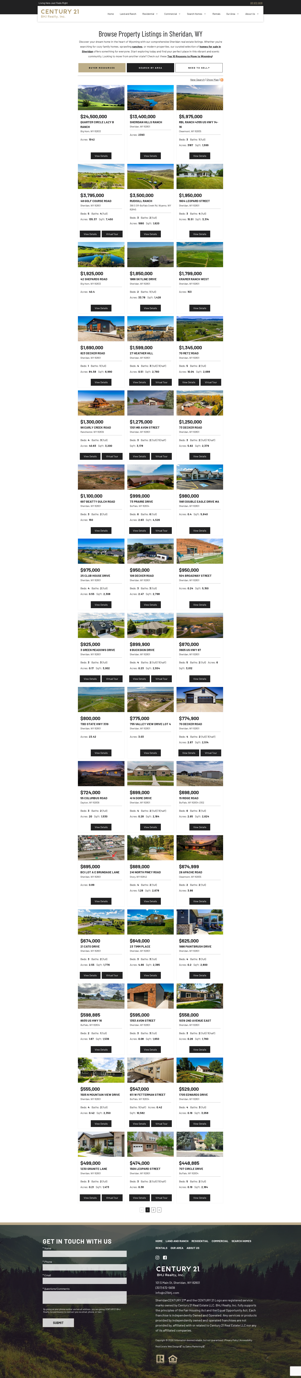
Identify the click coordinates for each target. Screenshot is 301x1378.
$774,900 (189, 718)
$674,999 (189, 866)
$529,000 (189, 1089)
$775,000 (139, 718)
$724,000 (90, 792)
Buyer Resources (102, 67)
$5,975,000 (190, 116)
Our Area (177, 1248)
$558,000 (189, 1015)
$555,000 (90, 1089)
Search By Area (150, 67)
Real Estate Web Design (168, 1346)
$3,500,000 (141, 195)
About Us (193, 1248)
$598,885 (90, 1015)
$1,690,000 (91, 347)
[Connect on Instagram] (157, 1257)
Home (111, 14)
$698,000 (189, 792)
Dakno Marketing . (195, 1346)
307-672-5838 (256, 2)
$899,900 (140, 644)
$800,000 (90, 718)
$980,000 (189, 496)
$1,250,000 (190, 421)
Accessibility (246, 1340)
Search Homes (241, 1241)
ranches (137, 46)
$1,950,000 (190, 195)
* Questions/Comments (56, 1288)
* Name (47, 1248)
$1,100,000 (91, 496)
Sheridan (162, 1300)
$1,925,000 (91, 273)
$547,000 (139, 1089)
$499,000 (90, 1163)
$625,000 (189, 940)
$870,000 (189, 644)
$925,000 (90, 644)
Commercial (220, 1241)
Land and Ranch (128, 14)
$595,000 (139, 1015)
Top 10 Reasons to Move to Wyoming (189, 56)
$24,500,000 (93, 116)
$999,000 (140, 496)
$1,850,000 (141, 273)
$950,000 (140, 570)
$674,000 (90, 940)
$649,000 (140, 940)
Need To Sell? (199, 67)
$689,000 (140, 866)
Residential (200, 1241)
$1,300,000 (91, 421)
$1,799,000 (190, 273)
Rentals (216, 14)
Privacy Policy (231, 1340)
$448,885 (189, 1163)
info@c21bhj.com (167, 1292)
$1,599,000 (141, 347)
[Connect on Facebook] (165, 1257)
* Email (47, 1275)
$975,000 (90, 570)
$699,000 (140, 792)
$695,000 (90, 866)
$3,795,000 (92, 195)
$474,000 (140, 1163)
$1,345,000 (190, 347)
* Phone (47, 1261)
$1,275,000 (141, 421)
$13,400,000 (143, 116)
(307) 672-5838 (165, 1287)
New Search (197, 79)
